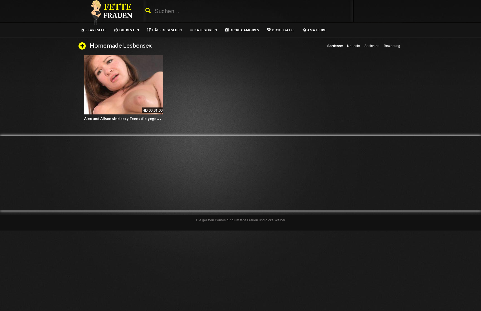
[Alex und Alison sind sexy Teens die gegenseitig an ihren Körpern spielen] (123, 84)
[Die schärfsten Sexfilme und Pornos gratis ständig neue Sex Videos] (110, 12)
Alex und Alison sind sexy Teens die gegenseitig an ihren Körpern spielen (149, 118)
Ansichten (371, 45)
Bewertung (392, 45)
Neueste (353, 45)
